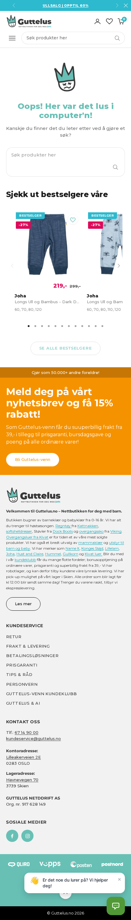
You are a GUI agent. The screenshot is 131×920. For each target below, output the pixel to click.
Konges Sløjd (92, 548)
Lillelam (112, 548)
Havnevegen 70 (22, 779)
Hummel (53, 554)
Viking (116, 531)
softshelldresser (19, 531)
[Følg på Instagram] (27, 836)
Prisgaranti (21, 665)
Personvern (21, 684)
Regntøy (63, 525)
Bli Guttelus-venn (32, 459)
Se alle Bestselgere (65, 348)
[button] (116, 906)
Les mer (23, 603)
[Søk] (115, 167)
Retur (13, 636)
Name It (73, 548)
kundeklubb (25, 559)
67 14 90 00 (26, 732)
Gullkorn (70, 554)
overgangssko (91, 531)
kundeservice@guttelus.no (33, 738)
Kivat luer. (93, 554)
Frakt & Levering (28, 646)
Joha (10, 554)
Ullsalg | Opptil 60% (65, 5)
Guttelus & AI (23, 703)
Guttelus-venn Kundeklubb (41, 693)
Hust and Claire (29, 554)
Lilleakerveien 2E (23, 757)
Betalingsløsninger (32, 655)
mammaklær (90, 542)
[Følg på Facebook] (12, 836)
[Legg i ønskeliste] (73, 219)
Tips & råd (19, 674)
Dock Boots (63, 531)
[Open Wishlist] (109, 21)
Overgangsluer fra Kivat (27, 537)
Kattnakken (87, 525)
